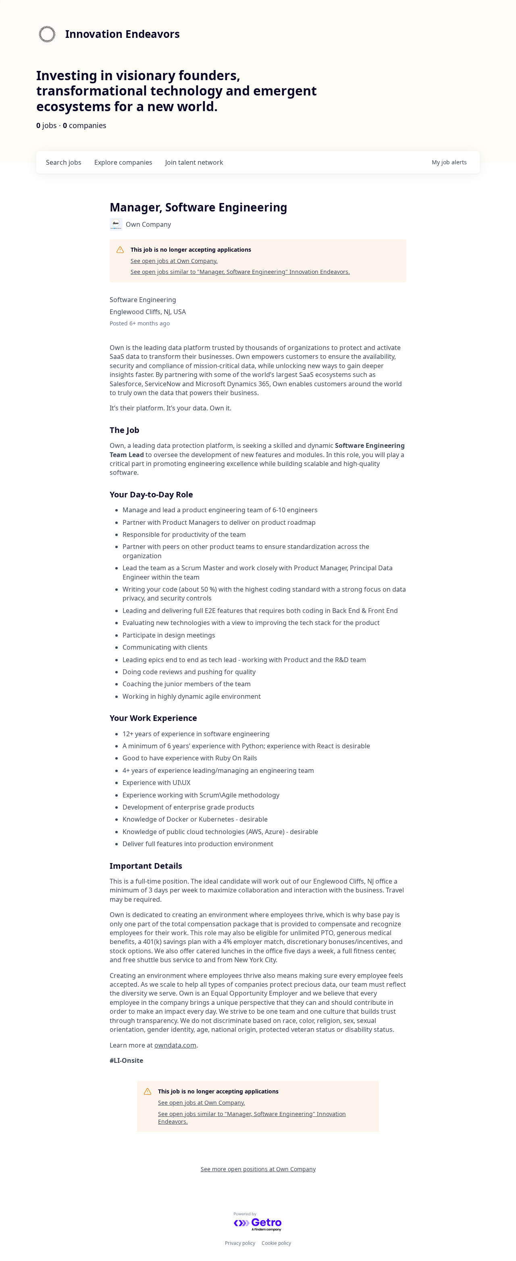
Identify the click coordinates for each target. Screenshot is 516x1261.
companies (123, 162)
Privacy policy (240, 1243)
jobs (63, 162)
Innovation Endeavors (122, 34)
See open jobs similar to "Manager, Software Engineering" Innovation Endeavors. (240, 271)
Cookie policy (276, 1243)
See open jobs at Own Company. (174, 261)
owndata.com (175, 1045)
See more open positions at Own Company (258, 1169)
